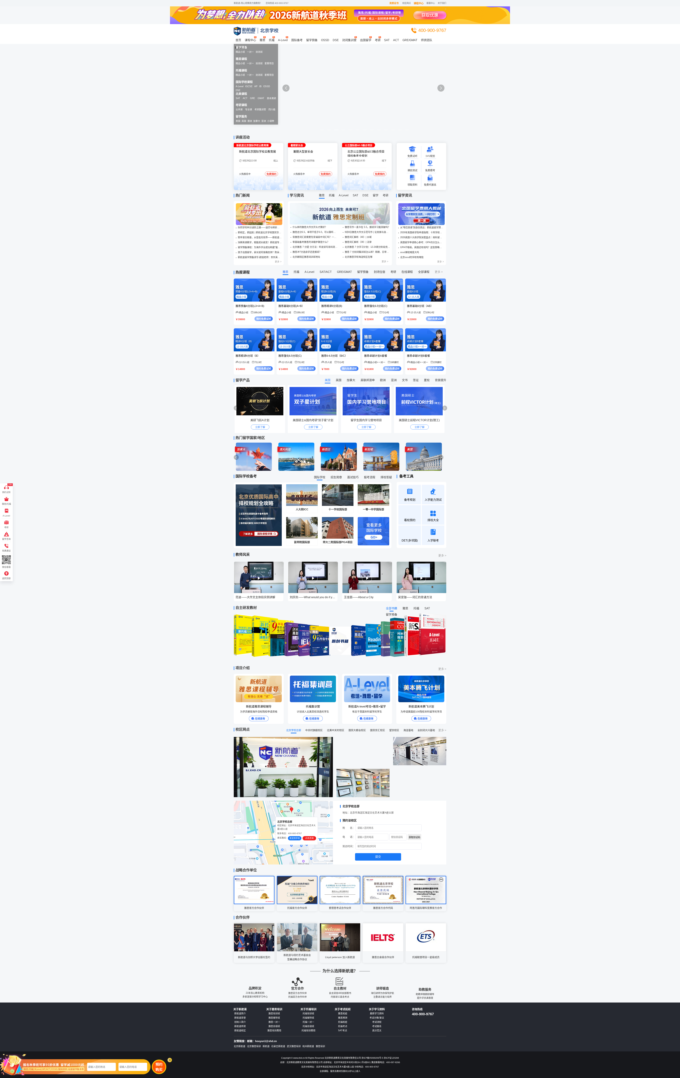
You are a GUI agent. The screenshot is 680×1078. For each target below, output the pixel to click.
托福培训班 (308, 1013)
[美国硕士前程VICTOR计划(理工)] (367, 401)
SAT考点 (342, 1030)
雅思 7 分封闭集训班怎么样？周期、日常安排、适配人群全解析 (367, 252)
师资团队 (426, 40)
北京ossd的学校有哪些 (412, 257)
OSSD (325, 40)
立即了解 (260, 427)
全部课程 (423, 271)
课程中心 (419, 3)
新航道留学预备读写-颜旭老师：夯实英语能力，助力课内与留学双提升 (260, 257)
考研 (378, 40)
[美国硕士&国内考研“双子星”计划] (260, 401)
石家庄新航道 (278, 1046)
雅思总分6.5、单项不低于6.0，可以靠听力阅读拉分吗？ (315, 232)
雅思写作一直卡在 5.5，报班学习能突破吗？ (367, 227)
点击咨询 (309, 838)
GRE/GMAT (410, 40)
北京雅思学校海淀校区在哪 (358, 257)
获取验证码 (414, 837)
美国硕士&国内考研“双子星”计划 (260, 420)
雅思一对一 (274, 1022)
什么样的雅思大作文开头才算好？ (310, 227)
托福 (271, 40)
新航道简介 (240, 1013)
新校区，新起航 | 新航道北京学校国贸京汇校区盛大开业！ (260, 232)
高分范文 (376, 1030)
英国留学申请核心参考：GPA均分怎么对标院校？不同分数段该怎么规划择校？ (422, 242)
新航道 (266, 1046)
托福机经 (342, 1022)
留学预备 (312, 40)
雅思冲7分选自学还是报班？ (307, 252)
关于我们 (442, 3)
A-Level (283, 40)
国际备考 (297, 40)
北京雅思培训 (254, 1046)
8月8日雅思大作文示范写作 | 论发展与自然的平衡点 (367, 232)
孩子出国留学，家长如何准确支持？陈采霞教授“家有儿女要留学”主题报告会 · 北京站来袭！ (260, 252)
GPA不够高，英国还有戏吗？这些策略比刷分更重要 (422, 247)
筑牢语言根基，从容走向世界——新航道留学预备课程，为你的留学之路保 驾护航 (260, 237)
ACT (396, 40)
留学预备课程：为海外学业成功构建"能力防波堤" (260, 247)
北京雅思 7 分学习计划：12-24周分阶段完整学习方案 (367, 247)
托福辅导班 (308, 1018)
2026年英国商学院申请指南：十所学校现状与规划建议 (422, 232)
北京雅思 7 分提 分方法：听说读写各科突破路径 (315, 247)
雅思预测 (342, 1018)
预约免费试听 (263, 318)
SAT (387, 40)
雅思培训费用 (274, 1030)
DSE (336, 40)
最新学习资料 (377, 1013)
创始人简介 (240, 1022)
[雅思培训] (340, 91)
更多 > (278, 261)
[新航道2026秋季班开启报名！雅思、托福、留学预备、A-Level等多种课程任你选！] (259, 214)
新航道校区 (240, 1030)
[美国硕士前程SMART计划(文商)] (420, 401)
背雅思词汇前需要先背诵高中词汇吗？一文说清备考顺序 (315, 237)
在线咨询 (260, 718)
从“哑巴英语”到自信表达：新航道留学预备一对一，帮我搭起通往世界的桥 (422, 227)
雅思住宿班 (274, 1026)
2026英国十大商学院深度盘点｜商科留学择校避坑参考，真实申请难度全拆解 (422, 237)
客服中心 (430, 3)
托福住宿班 (308, 1026)
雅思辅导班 (274, 1018)
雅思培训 (320, 1046)
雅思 (262, 40)
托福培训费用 (308, 1030)
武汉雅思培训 (294, 1046)
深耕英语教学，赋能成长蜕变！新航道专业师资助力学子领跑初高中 (260, 242)
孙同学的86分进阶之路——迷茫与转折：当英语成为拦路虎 (260, 227)
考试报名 (376, 1026)
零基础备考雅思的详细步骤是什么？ (311, 242)
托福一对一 (308, 1022)
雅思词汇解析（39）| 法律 (358, 242)
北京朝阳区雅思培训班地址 (306, 257)
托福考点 (342, 1026)
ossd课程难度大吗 (409, 252)
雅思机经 (342, 1013)
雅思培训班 (274, 1013)
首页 (238, 40)
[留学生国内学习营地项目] (314, 401)
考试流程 (376, 1022)
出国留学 (365, 40)
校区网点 (406, 3)
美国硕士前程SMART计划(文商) (419, 420)
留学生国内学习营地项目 (313, 420)
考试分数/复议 (377, 1018)
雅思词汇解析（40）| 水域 (358, 237)
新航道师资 (240, 1026)
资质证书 (394, 3)
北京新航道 (239, 1046)
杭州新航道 (308, 1046)
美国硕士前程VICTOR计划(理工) (366, 420)
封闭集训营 (349, 40)
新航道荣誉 (240, 1018)
